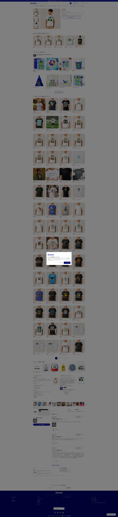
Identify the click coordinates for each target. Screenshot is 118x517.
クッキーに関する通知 (66, 258)
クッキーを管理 (60, 262)
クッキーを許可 (67, 262)
